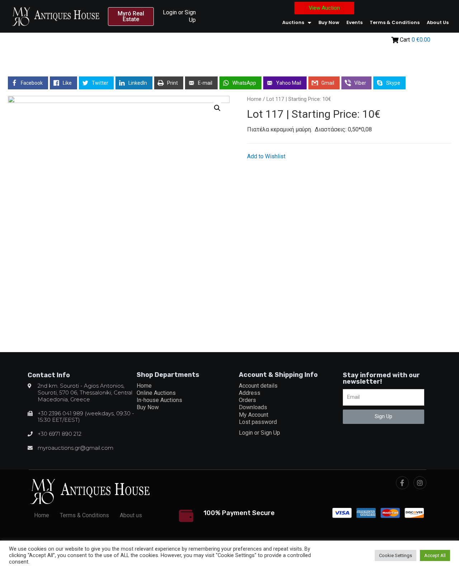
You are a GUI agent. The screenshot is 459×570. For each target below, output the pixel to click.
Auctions (293, 22)
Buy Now (328, 22)
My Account (253, 414)
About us (438, 22)
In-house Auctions (159, 400)
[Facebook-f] (402, 482)
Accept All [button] (435, 555)
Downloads (253, 407)
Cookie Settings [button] (395, 555)
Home (254, 99)
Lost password (258, 422)
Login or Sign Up (259, 432)
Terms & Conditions (395, 22)
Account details (258, 385)
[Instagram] (419, 482)
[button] (131, 16)
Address (249, 392)
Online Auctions (156, 392)
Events (354, 22)
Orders (247, 400)
